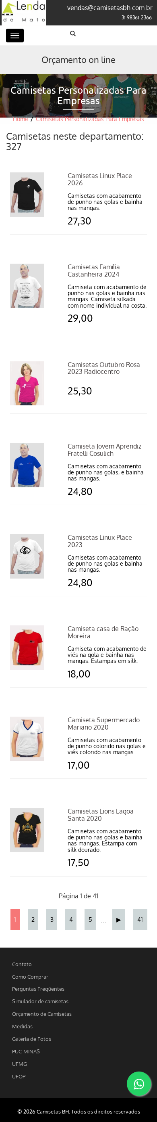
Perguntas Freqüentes (38, 988)
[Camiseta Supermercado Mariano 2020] (27, 738)
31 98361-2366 (137, 17)
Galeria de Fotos (31, 1038)
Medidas (22, 1026)
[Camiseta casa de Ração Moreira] (27, 647)
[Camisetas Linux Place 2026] (27, 194)
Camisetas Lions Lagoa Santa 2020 (101, 814)
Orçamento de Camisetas (42, 1013)
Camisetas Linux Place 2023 (100, 541)
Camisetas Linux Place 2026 (100, 179)
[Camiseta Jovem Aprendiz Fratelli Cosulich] (27, 464)
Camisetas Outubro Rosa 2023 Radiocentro (104, 368)
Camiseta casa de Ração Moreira (103, 632)
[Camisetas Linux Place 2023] (27, 556)
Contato (22, 964)
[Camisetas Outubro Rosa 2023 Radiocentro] (27, 383)
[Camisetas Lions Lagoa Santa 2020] (27, 829)
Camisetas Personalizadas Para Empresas (90, 118)
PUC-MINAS (26, 1051)
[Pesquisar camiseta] (73, 33)
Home (20, 118)
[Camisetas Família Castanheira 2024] (27, 285)
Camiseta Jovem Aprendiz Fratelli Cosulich (104, 449)
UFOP (18, 1076)
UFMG (19, 1063)
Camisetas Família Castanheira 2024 (94, 270)
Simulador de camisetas (40, 1001)
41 (140, 919)
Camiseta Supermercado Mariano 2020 (104, 723)
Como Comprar (30, 976)
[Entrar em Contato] (139, 1084)
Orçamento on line (78, 59)
